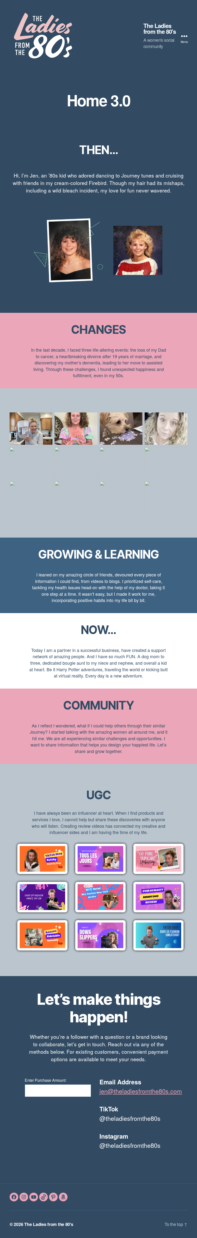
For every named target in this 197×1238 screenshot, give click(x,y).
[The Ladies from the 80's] (76, 34)
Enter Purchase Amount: (45, 1080)
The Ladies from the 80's (159, 28)
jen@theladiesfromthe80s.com (140, 1091)
